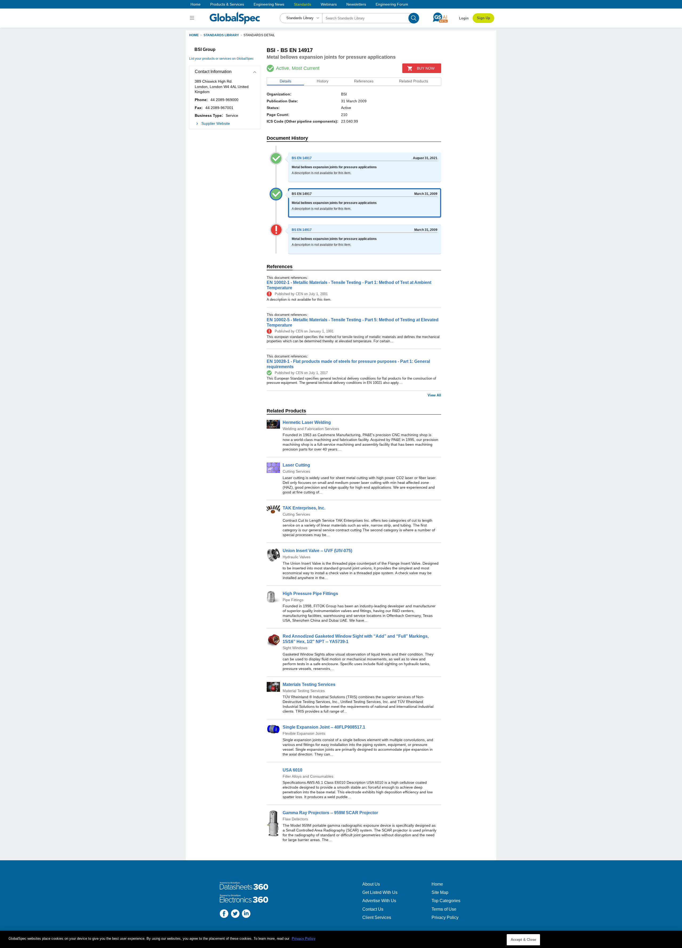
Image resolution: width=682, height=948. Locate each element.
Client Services (376, 917)
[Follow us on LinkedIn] (246, 914)
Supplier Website (215, 123)
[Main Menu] (192, 18)
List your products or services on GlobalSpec (221, 59)
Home (195, 4)
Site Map (440, 892)
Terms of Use (444, 909)
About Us (371, 884)
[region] (341, 939)
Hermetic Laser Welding (307, 422)
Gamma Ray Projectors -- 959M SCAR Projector (330, 812)
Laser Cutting (296, 465)
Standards (302, 4)
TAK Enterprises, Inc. (304, 508)
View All (434, 395)
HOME (194, 35)
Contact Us (372, 909)
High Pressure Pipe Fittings (310, 593)
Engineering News (269, 4)
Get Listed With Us (379, 892)
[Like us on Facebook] (224, 914)
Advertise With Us (379, 900)
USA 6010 (292, 770)
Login (464, 18)
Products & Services (227, 4)
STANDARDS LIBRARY (221, 35)
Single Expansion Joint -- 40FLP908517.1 (324, 727)
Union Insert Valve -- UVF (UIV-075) (317, 550)
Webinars (329, 4)
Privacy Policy (445, 917)
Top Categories (446, 900)
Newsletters (356, 4)
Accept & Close (523, 940)
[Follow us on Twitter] (235, 914)
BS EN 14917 (302, 158)
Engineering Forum (392, 4)
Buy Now (426, 68)
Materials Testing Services (309, 684)
